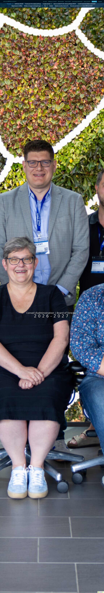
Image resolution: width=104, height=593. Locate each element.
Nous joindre (87, 1)
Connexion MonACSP (77, 1)
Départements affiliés (17, 6)
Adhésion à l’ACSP (19, 4)
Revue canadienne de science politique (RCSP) (65, 4)
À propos (9, 4)
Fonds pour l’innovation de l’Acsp (33, 4)
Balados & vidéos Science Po (61, 6)
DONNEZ (94, 1)
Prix (45, 6)
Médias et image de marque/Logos (32, 6)
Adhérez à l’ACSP (52, 1)
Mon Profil (68, 1)
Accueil (45, 1)
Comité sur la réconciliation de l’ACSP (86, 4)
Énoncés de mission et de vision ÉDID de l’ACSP (81, 6)
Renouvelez (61, 1)
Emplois (51, 6)
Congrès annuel (46, 4)
